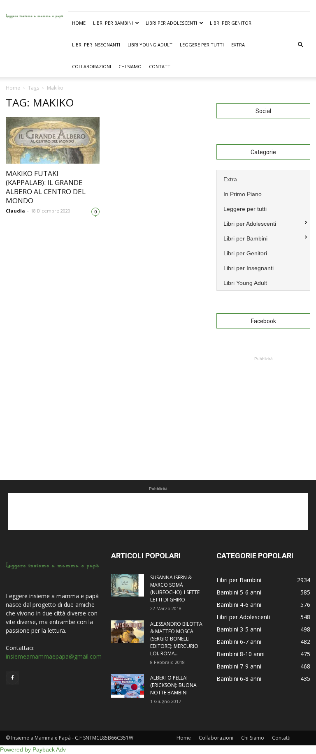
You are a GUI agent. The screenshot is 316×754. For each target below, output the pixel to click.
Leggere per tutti (202, 45)
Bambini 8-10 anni (240, 654)
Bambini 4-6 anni (238, 604)
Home (79, 23)
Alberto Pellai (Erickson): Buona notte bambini (173, 685)
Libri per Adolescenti (171, 23)
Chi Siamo (130, 66)
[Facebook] (12, 678)
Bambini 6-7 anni (238, 641)
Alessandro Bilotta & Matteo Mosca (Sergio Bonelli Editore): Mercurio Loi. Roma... (176, 638)
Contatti (160, 66)
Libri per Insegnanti (96, 45)
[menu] (263, 230)
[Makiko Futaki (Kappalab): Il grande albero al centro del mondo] (53, 140)
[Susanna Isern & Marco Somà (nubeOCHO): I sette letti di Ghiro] (127, 585)
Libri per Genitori (231, 23)
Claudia (15, 211)
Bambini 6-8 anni (238, 678)
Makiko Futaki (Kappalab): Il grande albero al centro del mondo (46, 187)
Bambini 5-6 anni (238, 592)
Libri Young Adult (150, 45)
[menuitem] (263, 178)
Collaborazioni (91, 66)
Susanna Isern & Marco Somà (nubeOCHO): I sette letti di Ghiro (175, 588)
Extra (238, 45)
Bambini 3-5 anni (238, 629)
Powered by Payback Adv (33, 749)
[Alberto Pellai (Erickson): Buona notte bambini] (127, 686)
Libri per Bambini (113, 23)
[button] (300, 45)
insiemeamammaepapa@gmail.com (54, 656)
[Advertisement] (263, 404)
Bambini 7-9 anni (238, 666)
